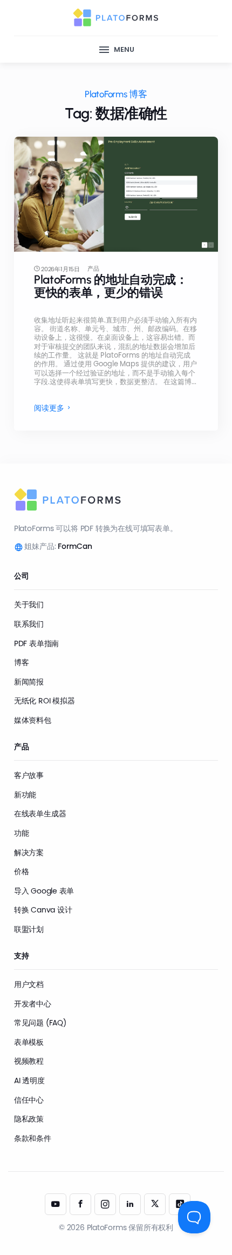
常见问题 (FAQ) (40, 1022)
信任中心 (29, 1100)
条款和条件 (32, 1138)
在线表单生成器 (40, 813)
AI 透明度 (29, 1080)
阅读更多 (49, 408)
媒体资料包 (32, 720)
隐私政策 (29, 1118)
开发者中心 (32, 1003)
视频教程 (29, 1061)
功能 (21, 833)
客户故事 (29, 775)
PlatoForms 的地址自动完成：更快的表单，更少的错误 (111, 286)
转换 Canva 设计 (43, 909)
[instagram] (105, 1204)
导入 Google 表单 (44, 890)
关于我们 (29, 604)
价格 (21, 871)
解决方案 (29, 852)
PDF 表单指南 (36, 643)
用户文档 (29, 984)
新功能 (25, 794)
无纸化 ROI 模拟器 (44, 700)
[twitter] (155, 1204)
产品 (93, 269)
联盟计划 (29, 929)
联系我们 (29, 624)
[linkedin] (130, 1204)
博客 (21, 662)
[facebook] (80, 1204)
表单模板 (29, 1042)
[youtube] (55, 1204)
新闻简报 (29, 681)
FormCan (75, 546)
